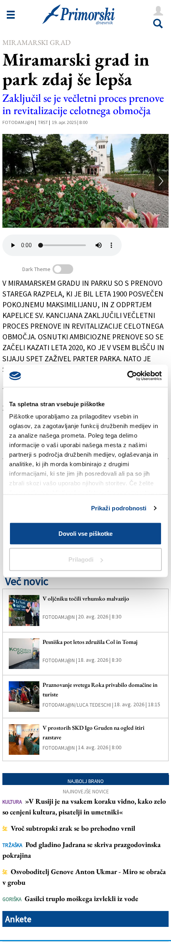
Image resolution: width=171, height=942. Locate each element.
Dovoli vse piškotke (85, 533)
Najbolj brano (86, 781)
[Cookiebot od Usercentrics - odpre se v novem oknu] (127, 376)
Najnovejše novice (86, 791)
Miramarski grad (36, 42)
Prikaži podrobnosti (119, 508)
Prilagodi (80, 559)
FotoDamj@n (18, 122)
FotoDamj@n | (60, 617)
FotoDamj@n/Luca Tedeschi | (78, 705)
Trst (43, 122)
